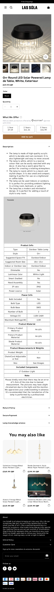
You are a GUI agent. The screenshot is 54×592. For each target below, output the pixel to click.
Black (7, 96)
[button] (5, 7)
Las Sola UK (10, 588)
